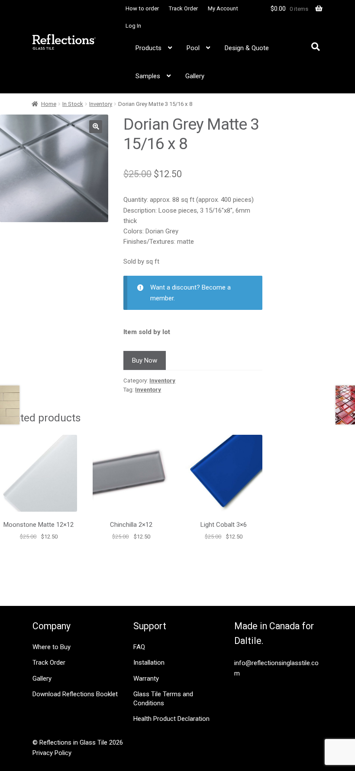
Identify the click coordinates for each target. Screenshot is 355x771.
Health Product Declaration (171, 719)
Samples (148, 76)
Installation (149, 662)
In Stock (72, 104)
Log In (133, 25)
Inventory (100, 104)
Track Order (183, 8)
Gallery (194, 76)
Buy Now (144, 360)
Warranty (146, 678)
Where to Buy (51, 647)
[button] (95, 126)
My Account (223, 8)
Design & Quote (247, 48)
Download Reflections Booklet (75, 694)
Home (48, 104)
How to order (142, 8)
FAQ (139, 647)
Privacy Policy (51, 753)
